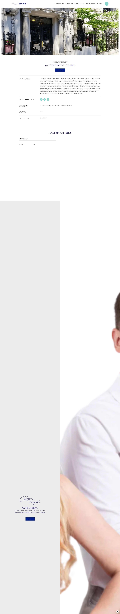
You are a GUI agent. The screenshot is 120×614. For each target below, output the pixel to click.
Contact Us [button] (30, 519)
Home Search (69, 3)
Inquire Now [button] (60, 70)
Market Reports (59, 3)
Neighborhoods (90, 3)
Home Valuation (79, 3)
